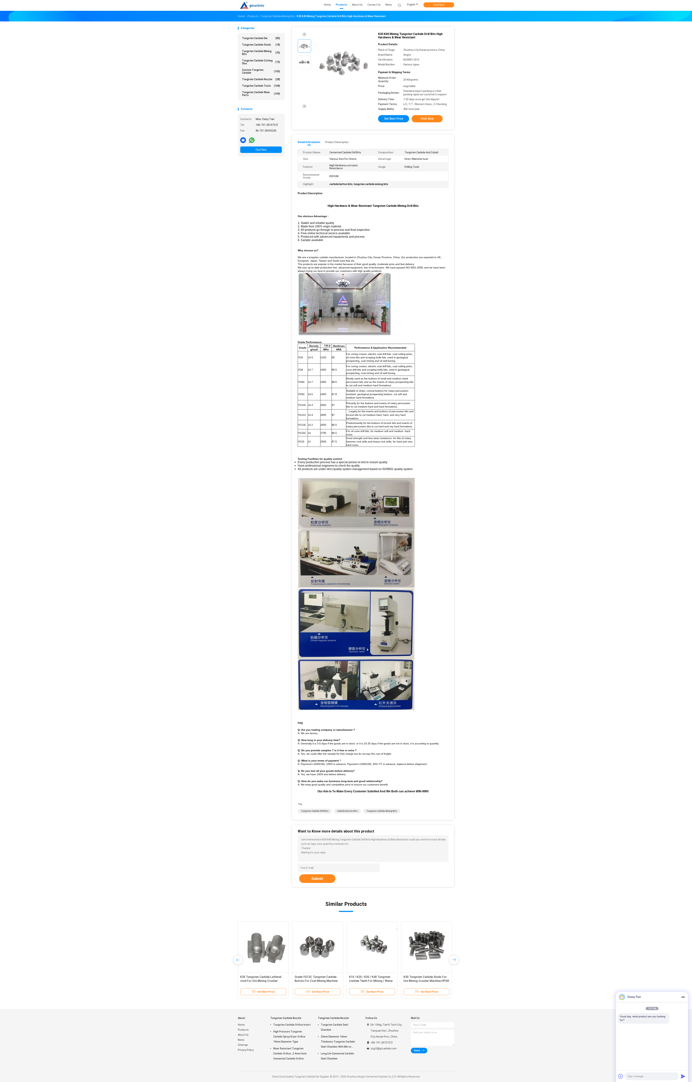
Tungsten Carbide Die (261, 38)
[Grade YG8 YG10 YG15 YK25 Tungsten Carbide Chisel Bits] (426, 947)
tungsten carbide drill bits (315, 811)
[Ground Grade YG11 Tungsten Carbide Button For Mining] (372, 947)
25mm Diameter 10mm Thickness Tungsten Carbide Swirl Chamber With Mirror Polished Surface (338, 1042)
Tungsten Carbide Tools (261, 85)
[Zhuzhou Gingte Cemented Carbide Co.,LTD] (254, 5)
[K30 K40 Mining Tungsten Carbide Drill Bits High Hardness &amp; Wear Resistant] (343, 62)
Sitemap (243, 1044)
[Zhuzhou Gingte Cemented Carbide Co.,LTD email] (243, 140)
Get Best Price (393, 118)
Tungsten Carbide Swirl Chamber (334, 1027)
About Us (243, 1034)
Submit (317, 878)
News (241, 1039)
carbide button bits (347, 811)
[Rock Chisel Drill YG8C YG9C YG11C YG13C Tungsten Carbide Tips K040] (317, 947)
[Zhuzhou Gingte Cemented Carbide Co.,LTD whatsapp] (252, 140)
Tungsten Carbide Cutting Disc (261, 62)
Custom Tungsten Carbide (261, 71)
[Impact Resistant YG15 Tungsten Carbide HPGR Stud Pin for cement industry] (263, 947)
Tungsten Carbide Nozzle (261, 79)
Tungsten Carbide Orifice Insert (292, 1024)
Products (243, 1029)
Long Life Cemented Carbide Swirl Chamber (337, 1056)
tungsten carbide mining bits (381, 811)
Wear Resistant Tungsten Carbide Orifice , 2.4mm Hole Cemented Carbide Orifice (290, 1053)
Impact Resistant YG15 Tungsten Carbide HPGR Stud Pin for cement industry (263, 981)
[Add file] (620, 1076)
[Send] (683, 1076)
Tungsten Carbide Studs (261, 44)
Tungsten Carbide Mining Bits (261, 52)
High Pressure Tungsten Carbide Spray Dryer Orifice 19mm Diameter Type (289, 1036)
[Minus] (683, 997)
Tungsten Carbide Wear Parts (261, 94)
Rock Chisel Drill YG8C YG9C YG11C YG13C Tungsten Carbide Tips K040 (316, 981)
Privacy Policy (246, 1049)
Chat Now (438, 4)
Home (241, 1024)
